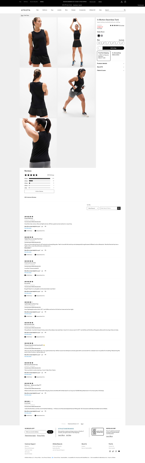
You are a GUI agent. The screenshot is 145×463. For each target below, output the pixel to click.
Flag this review (27, 228)
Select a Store (115, 54)
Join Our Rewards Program (58, 450)
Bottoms (45, 10)
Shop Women (75, 5)
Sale (100, 10)
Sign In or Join (93, 1)
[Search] (125, 10)
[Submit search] (119, 208)
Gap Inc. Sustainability (87, 448)
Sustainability (64, 457)
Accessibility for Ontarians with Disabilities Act (78, 457)
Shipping (27, 446)
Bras (66, 10)
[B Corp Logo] (98, 432)
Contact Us (111, 446)
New (37, 10)
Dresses (73, 10)
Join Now (68, 435)
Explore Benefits (56, 448)
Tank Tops (26, 15)
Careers (83, 446)
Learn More (61, 435)
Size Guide (121, 40)
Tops (52, 10)
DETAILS (100, 1)
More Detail (27, 247)
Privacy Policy (41, 435)
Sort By (88, 204)
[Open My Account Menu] (121, 1)
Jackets (59, 10)
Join (104, 57)
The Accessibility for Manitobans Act (99, 457)
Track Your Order (28, 450)
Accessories (82, 10)
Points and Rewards (57, 446)
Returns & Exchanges (29, 448)
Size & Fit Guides (28, 453)
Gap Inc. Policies (111, 457)
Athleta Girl (92, 10)
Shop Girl (80, 5)
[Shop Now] (72, 5)
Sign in (100, 57)
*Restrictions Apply (30, 435)
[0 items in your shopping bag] (125, 1)
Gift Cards (27, 452)
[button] (58, 92)
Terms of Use (57, 457)
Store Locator (112, 448)
